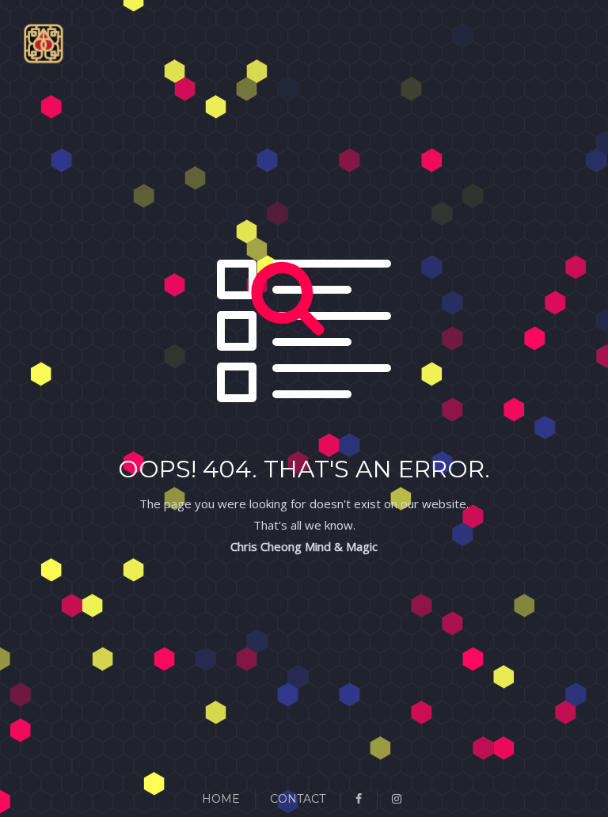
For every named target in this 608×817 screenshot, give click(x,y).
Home (221, 799)
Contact (297, 799)
